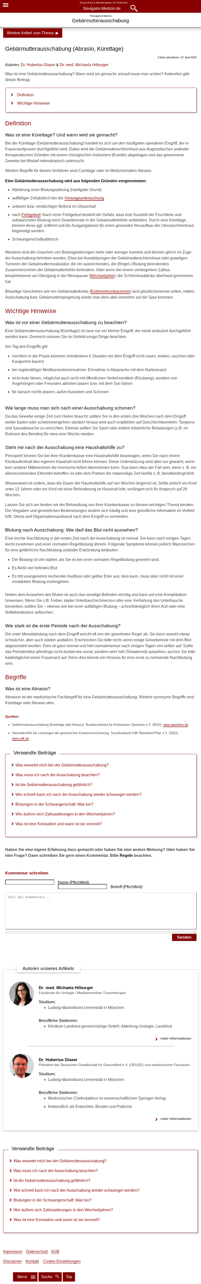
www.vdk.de (20, 738)
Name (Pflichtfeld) (73, 882)
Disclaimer (12, 1261)
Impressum (12, 1251)
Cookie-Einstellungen (62, 1261)
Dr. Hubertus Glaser (58, 1059)
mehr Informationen (176, 1038)
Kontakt (32, 1261)
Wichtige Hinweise (33, 103)
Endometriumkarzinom (110, 291)
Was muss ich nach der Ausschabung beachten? (57, 775)
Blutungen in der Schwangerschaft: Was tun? (54, 804)
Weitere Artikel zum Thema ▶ (33, 33)
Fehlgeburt (31, 215)
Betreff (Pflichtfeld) (126, 887)
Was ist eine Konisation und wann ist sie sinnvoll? (58, 824)
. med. (84, 65)
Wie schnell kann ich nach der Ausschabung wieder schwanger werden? (78, 794)
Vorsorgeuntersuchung (84, 198)
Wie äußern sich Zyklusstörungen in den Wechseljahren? (65, 814)
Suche (47, 1277)
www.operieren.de (175, 725)
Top (69, 1277)
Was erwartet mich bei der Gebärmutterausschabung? (62, 765)
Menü (22, 1277)
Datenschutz (37, 1251)
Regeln (126, 855)
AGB (55, 1251)
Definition (25, 95)
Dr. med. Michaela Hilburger (66, 987)
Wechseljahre (102, 276)
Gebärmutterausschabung (100, 20)
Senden (184, 937)
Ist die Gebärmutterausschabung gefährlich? (53, 785)
